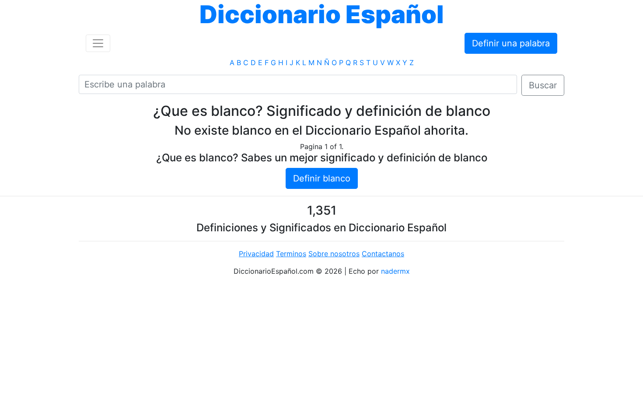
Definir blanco (321, 178)
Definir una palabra (511, 43)
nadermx (395, 271)
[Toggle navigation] (98, 43)
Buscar (543, 85)
